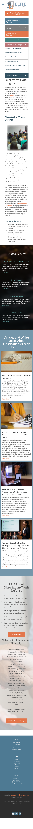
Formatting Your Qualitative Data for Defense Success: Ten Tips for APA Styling (15, 434)
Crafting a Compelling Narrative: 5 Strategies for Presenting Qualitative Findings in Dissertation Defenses (15, 545)
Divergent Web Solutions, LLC (20, 795)
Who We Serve (16, 749)
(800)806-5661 (16, 782)
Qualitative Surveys (16, 296)
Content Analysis (16, 280)
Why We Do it (16, 748)
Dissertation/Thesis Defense (13, 52)
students (20, 178)
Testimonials (16, 763)
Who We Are (16, 742)
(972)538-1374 (16, 780)
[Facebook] (13, 813)
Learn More (5, 272)
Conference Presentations (13, 48)
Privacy (16, 766)
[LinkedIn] (20, 813)
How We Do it (16, 746)
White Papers (16, 761)
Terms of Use (16, 768)
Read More (5, 399)
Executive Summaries (11, 61)
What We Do (16, 744)
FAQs (16, 765)
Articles (16, 759)
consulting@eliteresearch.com (16, 784)
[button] (16, 597)
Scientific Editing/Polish (12, 69)
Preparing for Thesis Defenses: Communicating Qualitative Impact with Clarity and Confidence (14, 492)
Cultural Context (16, 313)
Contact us (16, 778)
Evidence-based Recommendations (15, 57)
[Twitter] (16, 813)
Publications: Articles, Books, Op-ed (15, 65)
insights (12, 95)
